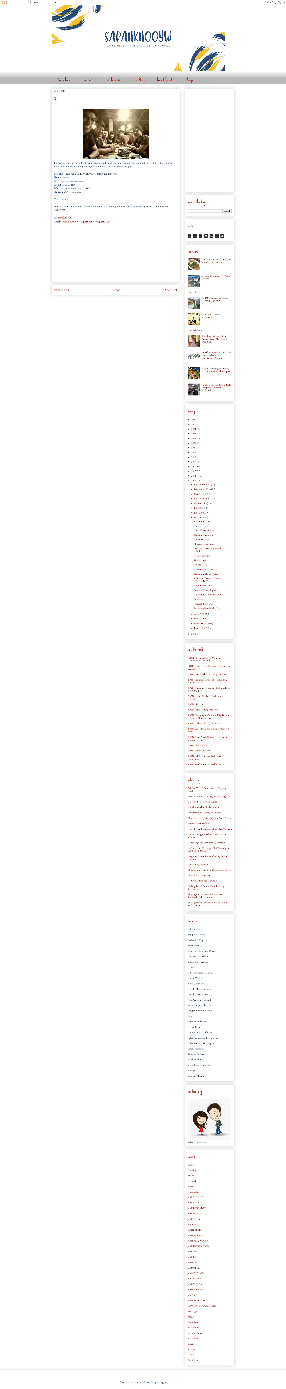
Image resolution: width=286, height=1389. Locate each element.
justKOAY (105, 221)
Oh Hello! (192, 292)
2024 (194, 429)
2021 (194, 443)
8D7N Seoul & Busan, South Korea (205, 764)
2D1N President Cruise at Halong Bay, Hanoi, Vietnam (207, 681)
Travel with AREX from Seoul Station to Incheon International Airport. (216, 355)
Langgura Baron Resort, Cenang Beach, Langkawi (207, 858)
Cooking (192, 1170)
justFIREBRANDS (72, 221)
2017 (194, 461)
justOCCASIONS (197, 1273)
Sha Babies (193, 1338)
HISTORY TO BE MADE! (207, 594)
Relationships (194, 1327)
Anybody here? (195, 330)
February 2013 (201, 623)
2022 (194, 438)
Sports (191, 1343)
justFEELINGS (195, 1202)
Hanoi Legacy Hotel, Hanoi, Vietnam (206, 842)
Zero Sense (193, 1360)
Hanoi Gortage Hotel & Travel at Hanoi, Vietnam (208, 836)
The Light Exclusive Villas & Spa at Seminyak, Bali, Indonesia (205, 896)
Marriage (192, 1311)
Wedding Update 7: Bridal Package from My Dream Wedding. (214, 339)
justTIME (192, 1295)
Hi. (195, 525)
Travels (191, 1349)
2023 (194, 433)
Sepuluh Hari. (200, 564)
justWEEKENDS (196, 1300)
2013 (194, 480)
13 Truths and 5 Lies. (203, 569)
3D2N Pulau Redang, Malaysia (203, 709)
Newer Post (61, 290)
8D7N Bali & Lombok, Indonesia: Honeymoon (204, 757)
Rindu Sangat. (200, 560)
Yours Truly (64, 79)
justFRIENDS (90, 221)
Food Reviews (113, 79)
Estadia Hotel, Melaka (198, 823)
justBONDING (196, 1197)
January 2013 (201, 628)
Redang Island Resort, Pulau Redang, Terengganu (206, 888)
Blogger (161, 1382)
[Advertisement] (115, 256)
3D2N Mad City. (202, 521)
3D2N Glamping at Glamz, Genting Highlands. (215, 299)
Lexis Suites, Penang (198, 864)
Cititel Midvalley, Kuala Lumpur (203, 807)
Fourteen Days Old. (203, 603)
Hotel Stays (138, 79)
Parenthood (193, 1322)
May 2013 (199, 517)
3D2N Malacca (195, 704)
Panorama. (198, 599)
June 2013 (199, 512)
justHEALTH (194, 1229)
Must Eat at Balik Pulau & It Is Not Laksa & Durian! (216, 261)
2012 (194, 633)
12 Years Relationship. (204, 543)
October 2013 (201, 494)
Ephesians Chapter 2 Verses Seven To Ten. (207, 580)
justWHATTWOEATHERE (202, 1305)
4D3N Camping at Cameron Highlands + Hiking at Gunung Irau (208, 717)
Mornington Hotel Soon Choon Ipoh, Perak (209, 870)
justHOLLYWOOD (198, 1240)
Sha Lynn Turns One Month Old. (207, 550)
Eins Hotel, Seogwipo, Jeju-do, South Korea (209, 818)
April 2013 (199, 614)
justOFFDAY (194, 1278)
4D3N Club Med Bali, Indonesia (204, 723)
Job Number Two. (202, 585)
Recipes (191, 79)
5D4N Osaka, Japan (198, 745)
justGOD (192, 1224)
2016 (194, 466)
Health (191, 1186)
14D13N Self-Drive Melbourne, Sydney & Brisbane (209, 667)
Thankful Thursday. (203, 534)
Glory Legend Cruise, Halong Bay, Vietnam (210, 828)
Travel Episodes (165, 79)
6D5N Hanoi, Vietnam (199, 750)
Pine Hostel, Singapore (199, 875)
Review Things (195, 1333)
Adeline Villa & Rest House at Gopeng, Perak (207, 790)
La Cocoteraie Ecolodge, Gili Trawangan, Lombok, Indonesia (208, 850)
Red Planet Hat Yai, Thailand (202, 880)
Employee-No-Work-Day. (206, 608)
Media (191, 1316)
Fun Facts (88, 79)
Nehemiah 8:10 (201, 539)
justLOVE (192, 1262)
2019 (194, 452)
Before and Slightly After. (206, 573)
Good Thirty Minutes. (204, 530)
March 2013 (200, 618)
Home (116, 290)
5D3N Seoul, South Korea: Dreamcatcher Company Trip (208, 738)
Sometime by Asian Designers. (211, 315)
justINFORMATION (198, 1246)
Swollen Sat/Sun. (201, 555)
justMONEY (194, 1267)
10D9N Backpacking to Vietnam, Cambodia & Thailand (204, 659)
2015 (194, 471)
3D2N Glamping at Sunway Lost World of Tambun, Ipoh (209, 689)
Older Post (170, 290)
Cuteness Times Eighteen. (206, 590)
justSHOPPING (196, 1289)
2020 (194, 447)
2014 (194, 475)
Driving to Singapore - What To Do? (215, 277)
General (192, 1181)
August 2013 (200, 503)
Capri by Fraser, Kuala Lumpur (203, 801)
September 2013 (202, 498)
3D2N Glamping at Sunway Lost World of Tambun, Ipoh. (215, 370)
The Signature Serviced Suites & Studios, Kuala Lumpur (208, 904)
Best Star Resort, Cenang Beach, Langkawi (209, 796)
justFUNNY (194, 1219)
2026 (194, 419)
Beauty (191, 1164)
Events (191, 1175)
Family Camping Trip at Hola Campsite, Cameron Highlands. (216, 387)
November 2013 (202, 489)
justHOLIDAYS (196, 1235)
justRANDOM (195, 1284)
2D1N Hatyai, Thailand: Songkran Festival (209, 674)
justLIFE (192, 1257)
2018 (194, 457)
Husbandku (193, 1192)
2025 (194, 424)
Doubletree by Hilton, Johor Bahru (205, 812)
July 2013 (199, 508)
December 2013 (202, 484)
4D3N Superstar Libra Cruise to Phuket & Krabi (209, 730)
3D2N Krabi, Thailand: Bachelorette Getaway (206, 698)
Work (191, 1354)
